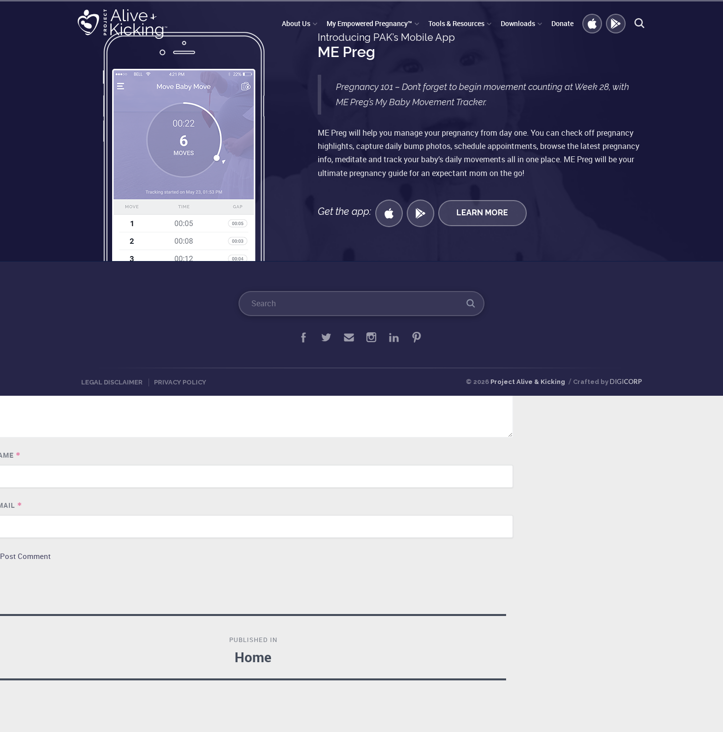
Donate (562, 23)
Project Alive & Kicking (527, 381)
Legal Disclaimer (112, 382)
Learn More (482, 212)
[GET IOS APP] (389, 213)
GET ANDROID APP (616, 24)
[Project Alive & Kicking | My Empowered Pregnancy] (124, 24)
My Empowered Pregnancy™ (369, 23)
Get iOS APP (592, 24)
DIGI (626, 381)
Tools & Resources (456, 23)
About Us (296, 23)
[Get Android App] (420, 213)
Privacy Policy (180, 382)
